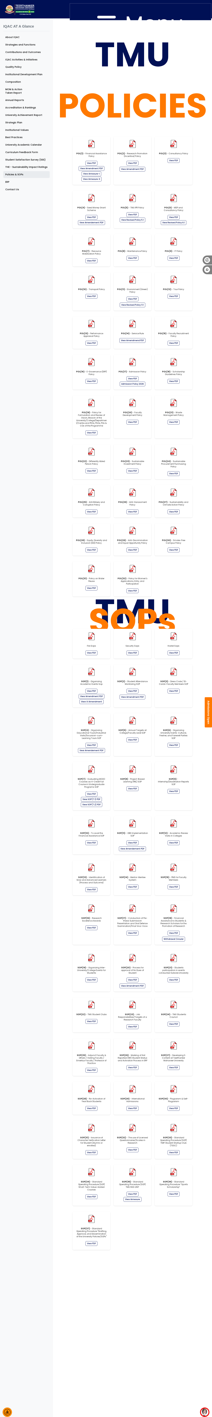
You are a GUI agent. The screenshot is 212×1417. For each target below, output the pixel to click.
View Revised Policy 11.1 (132, 304)
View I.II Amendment (91, 701)
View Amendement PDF (92, 222)
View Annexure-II (91, 179)
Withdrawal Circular (174, 939)
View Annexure (132, 1199)
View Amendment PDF (91, 168)
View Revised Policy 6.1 (173, 222)
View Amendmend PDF (132, 340)
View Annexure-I (91, 173)
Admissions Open (208, 712)
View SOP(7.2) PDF (91, 804)
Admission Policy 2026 (132, 383)
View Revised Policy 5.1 (132, 219)
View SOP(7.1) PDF (91, 799)
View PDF (91, 163)
